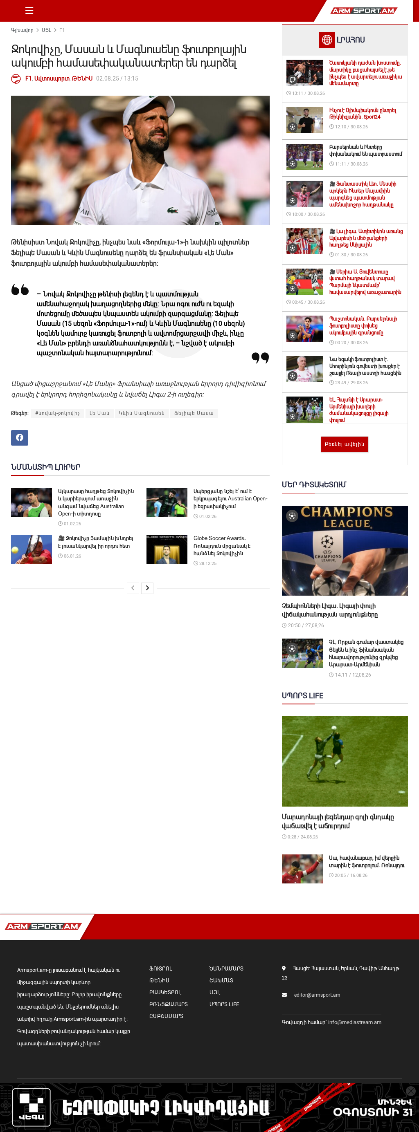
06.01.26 (72, 556)
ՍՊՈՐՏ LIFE (224, 1004)
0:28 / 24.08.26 (302, 837)
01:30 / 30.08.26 (351, 255)
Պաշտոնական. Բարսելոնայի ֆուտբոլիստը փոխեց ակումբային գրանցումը (363, 326)
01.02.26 (72, 524)
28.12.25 (207, 563)
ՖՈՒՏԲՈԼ (160, 969)
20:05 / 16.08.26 (350, 875)
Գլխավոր (22, 30)
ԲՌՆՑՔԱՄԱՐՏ (168, 1004)
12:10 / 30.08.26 (351, 127)
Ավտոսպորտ (52, 78)
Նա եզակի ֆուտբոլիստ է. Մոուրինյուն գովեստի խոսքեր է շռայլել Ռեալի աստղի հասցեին (365, 366)
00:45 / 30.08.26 (308, 302)
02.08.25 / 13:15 (117, 78)
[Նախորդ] (133, 588)
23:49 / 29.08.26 (351, 383)
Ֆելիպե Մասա (194, 413)
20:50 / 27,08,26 (305, 625)
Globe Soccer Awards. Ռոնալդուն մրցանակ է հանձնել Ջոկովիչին (222, 546)
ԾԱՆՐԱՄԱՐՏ (226, 969)
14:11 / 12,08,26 (352, 675)
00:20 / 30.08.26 (351, 342)
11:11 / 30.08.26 (351, 164)
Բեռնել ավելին (345, 444)
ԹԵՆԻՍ (82, 78)
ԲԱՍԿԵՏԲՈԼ (165, 992)
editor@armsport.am (317, 995)
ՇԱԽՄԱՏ (221, 980)
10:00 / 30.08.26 (308, 214)
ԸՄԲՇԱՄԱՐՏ (166, 1016)
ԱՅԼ (46, 30)
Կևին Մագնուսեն (142, 413)
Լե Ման (100, 413)
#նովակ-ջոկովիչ (57, 413)
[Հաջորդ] (147, 588)
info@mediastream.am (354, 1022)
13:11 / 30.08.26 (308, 93)
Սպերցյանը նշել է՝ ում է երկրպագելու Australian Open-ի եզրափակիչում (231, 499)
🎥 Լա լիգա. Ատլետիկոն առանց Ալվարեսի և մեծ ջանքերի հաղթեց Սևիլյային (366, 238)
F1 (62, 30)
